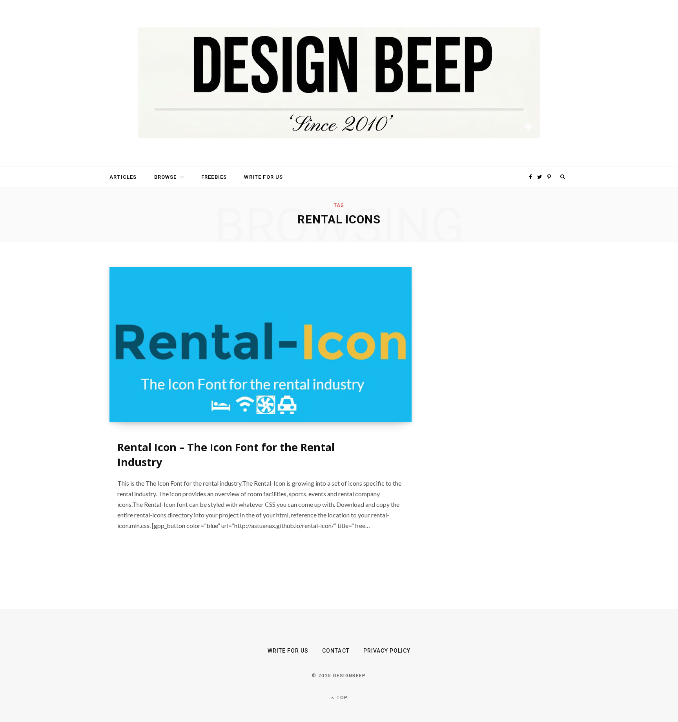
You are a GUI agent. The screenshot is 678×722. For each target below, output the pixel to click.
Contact (335, 651)
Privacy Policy (387, 651)
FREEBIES (214, 177)
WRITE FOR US (263, 177)
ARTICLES (123, 177)
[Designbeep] (339, 83)
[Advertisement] (494, 384)
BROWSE (165, 177)
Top (341, 697)
